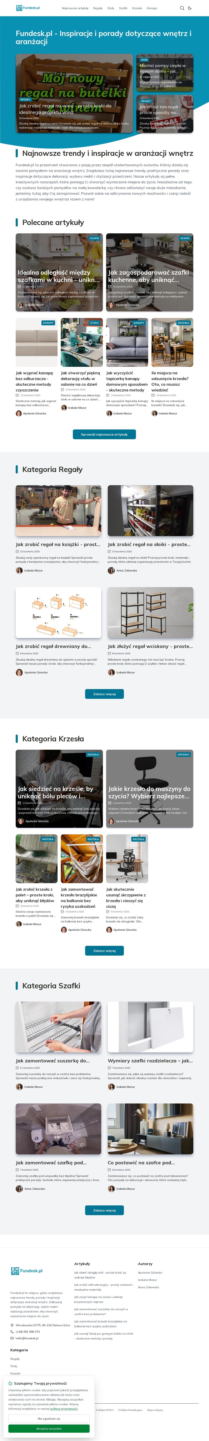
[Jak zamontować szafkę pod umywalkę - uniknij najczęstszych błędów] (58, 1128)
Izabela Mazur (35, 305)
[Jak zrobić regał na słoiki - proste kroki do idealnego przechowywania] (150, 510)
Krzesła (137, 8)
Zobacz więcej (104, 694)
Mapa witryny (155, 1410)
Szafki (123, 8)
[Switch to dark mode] (189, 8)
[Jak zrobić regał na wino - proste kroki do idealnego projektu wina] (74, 93)
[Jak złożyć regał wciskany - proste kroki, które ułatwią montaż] (150, 612)
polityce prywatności (64, 1408)
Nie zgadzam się (49, 1418)
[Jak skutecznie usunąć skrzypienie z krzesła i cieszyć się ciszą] (127, 858)
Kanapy (152, 8)
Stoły (110, 8)
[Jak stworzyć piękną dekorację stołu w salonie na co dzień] (82, 342)
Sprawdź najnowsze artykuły (104, 434)
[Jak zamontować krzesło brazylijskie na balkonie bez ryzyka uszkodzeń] (82, 858)
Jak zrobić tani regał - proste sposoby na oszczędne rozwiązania (162, 112)
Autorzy (145, 1263)
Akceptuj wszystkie (49, 1428)
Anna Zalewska (127, 570)
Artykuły (82, 1263)
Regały (97, 8)
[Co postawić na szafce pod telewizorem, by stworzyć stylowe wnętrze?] (150, 1128)
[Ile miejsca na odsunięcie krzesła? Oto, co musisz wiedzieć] (172, 342)
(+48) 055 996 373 (28, 1332)
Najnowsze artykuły (75, 8)
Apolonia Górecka (127, 305)
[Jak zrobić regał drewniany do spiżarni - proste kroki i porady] (58, 612)
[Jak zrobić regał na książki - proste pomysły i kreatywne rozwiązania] (58, 510)
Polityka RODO (104, 1410)
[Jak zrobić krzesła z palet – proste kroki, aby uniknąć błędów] (37, 858)
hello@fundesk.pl (27, 1338)
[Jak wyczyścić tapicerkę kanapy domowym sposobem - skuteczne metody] (127, 342)
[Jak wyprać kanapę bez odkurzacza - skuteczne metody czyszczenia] (37, 342)
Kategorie (19, 1350)
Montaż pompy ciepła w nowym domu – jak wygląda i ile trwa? (163, 71)
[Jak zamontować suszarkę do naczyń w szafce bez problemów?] (58, 1027)
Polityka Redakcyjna (130, 1410)
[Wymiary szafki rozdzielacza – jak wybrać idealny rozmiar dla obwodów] (150, 1027)
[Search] (182, 8)
